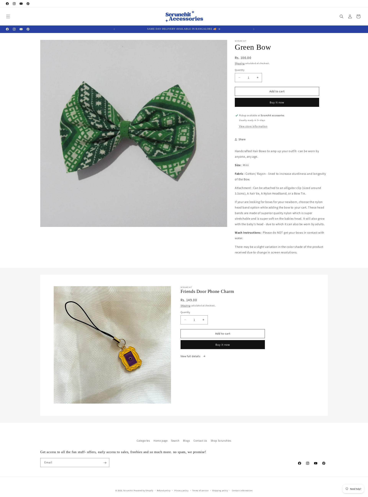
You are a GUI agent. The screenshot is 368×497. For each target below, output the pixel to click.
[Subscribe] (105, 462)
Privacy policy (181, 490)
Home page (161, 440)
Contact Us (200, 440)
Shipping (240, 63)
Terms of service (200, 490)
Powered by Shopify (143, 490)
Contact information (242, 490)
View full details (191, 356)
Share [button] (242, 139)
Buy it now (277, 102)
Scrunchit (128, 490)
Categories (143, 440)
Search (175, 440)
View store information (253, 126)
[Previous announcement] (114, 29)
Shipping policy (220, 490)
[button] (8, 16)
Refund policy (164, 490)
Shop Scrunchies (221, 440)
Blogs (186, 440)
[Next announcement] (254, 29)
